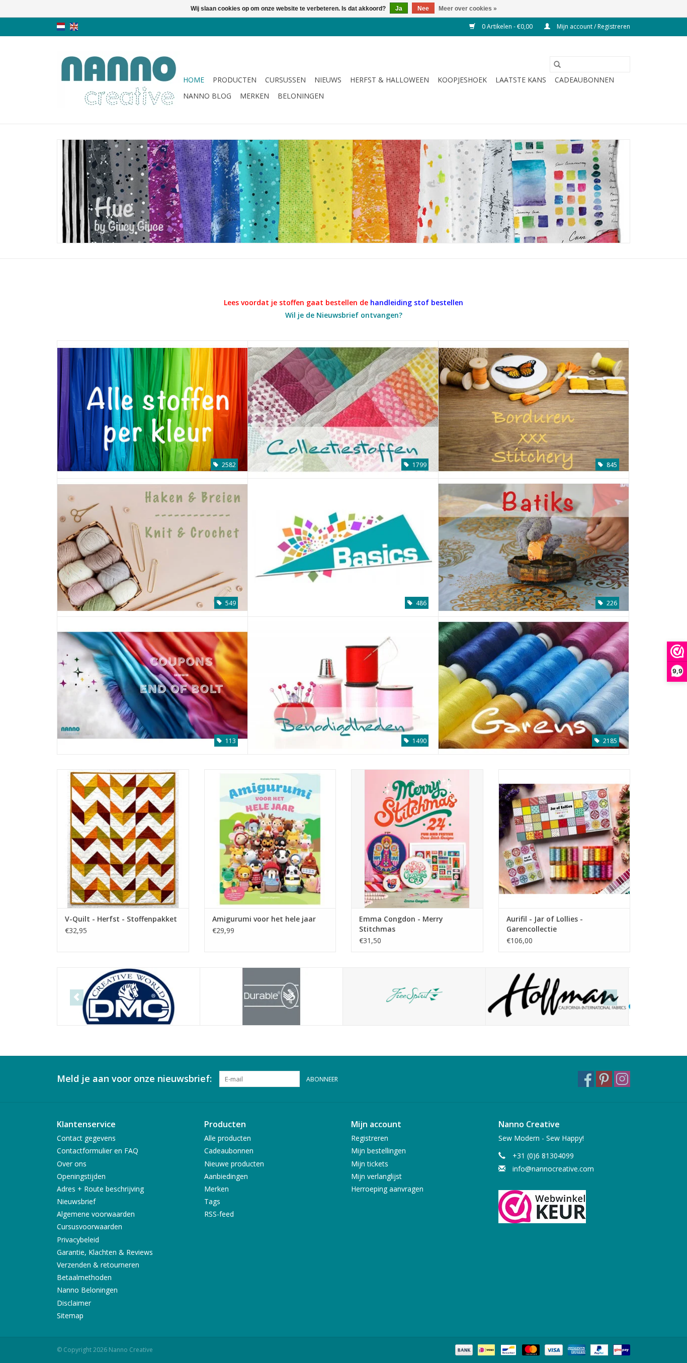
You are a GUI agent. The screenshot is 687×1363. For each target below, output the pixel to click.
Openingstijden (81, 1176)
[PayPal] (598, 1349)
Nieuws (327, 79)
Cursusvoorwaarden (89, 1226)
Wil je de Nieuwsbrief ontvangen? (343, 315)
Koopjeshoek (462, 79)
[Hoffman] (557, 997)
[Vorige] (76, 997)
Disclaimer (74, 1303)
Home (193, 79)
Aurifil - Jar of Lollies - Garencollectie (544, 924)
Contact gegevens (86, 1138)
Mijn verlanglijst (376, 1176)
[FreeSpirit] (414, 997)
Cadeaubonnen (584, 79)
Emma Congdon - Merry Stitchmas (401, 924)
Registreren (369, 1138)
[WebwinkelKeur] (564, 1206)
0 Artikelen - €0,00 (507, 26)
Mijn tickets (369, 1163)
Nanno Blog (207, 96)
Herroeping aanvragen (387, 1189)
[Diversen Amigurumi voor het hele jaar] (270, 838)
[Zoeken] (557, 64)
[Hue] (343, 191)
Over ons (72, 1163)
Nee (423, 8)
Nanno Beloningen (87, 1290)
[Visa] (552, 1349)
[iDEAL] (485, 1349)
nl (61, 27)
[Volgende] (610, 997)
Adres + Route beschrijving (100, 1189)
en (74, 27)
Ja (398, 8)
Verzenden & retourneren (98, 1264)
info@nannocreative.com (553, 1168)
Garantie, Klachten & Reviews (105, 1252)
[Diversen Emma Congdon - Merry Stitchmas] (417, 838)
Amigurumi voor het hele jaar (264, 919)
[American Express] (575, 1349)
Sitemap (70, 1315)
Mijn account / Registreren (592, 26)
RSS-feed (219, 1214)
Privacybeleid (78, 1239)
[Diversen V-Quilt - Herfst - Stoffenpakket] (123, 838)
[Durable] (271, 997)
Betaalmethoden (84, 1277)
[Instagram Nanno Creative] (622, 1079)
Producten (234, 79)
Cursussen (285, 79)
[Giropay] (620, 1349)
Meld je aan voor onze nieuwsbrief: (134, 1078)
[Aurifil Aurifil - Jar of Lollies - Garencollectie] (564, 838)
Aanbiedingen (226, 1176)
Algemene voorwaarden (96, 1214)
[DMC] (128, 997)
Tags (212, 1201)
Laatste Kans (520, 79)
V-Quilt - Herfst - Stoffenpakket (121, 919)
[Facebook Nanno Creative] (586, 1079)
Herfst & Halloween (389, 79)
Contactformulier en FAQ (97, 1150)
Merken (254, 96)
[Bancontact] (507, 1349)
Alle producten (227, 1138)
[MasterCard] (530, 1349)
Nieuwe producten (234, 1163)
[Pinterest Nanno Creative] (604, 1079)
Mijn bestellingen (378, 1150)
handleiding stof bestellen (416, 302)
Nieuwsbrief (76, 1201)
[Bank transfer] (463, 1349)
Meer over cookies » (468, 8)
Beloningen (301, 96)
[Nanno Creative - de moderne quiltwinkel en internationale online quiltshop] (118, 80)
